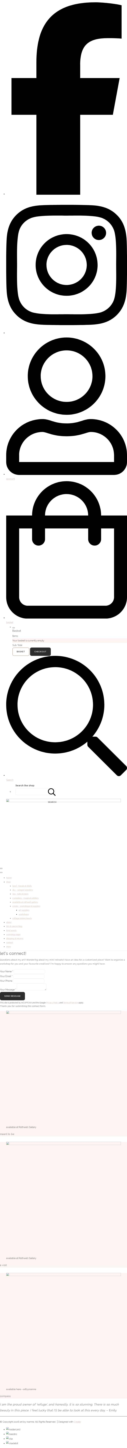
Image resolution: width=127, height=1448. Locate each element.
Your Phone (6, 980)
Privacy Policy (52, 1003)
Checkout (40, 652)
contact (9, 942)
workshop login (13, 934)
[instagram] (66, 332)
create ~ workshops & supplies (26, 906)
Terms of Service (70, 1003)
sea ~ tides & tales (20, 894)
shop (8, 882)
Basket (21, 652)
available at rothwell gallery (25, 902)
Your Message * (8, 989)
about (8, 922)
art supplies (24, 910)
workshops (24, 914)
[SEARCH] (52, 791)
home (9, 878)
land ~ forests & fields (22, 886)
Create (77, 1421)
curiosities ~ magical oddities (25, 898)
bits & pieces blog (14, 926)
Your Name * (6, 971)
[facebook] (66, 194)
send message (12, 996)
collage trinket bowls (22, 918)
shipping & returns (14, 938)
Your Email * (6, 976)
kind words (11, 930)
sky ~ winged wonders (22, 890)
